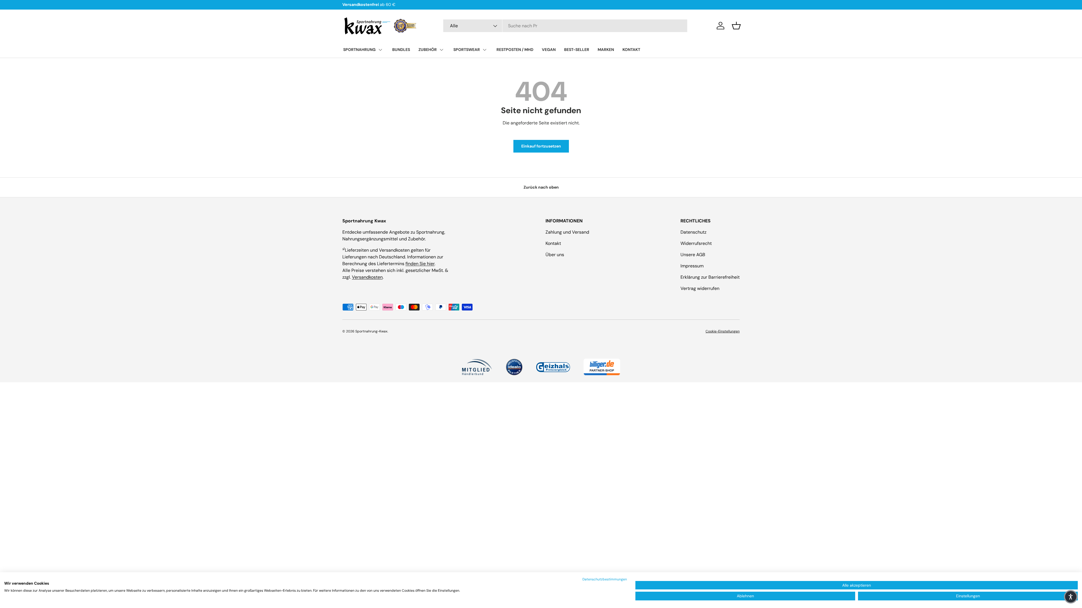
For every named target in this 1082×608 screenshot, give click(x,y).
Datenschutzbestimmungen (604, 579)
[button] (736, 25)
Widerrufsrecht (696, 243)
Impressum (692, 266)
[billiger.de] (602, 367)
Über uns (555, 255)
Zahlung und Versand (567, 232)
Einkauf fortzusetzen (541, 146)
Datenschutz (693, 232)
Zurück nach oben (541, 187)
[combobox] (565, 25)
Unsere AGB (692, 255)
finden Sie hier (419, 264)
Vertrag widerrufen (699, 288)
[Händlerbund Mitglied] (476, 367)
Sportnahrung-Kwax (371, 331)
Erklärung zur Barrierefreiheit (710, 277)
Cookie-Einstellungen (723, 331)
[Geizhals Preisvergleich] (553, 367)
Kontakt (553, 243)
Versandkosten (367, 277)
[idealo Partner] (514, 367)
